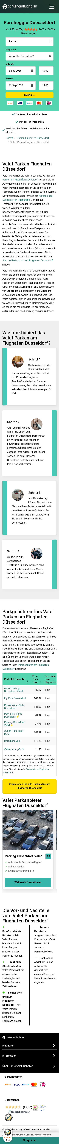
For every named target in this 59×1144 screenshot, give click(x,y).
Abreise (9, 78)
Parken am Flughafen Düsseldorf (20, 179)
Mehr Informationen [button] (42, 1135)
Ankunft (10, 64)
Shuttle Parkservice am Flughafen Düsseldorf (27, 260)
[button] (27, 679)
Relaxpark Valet (13, 740)
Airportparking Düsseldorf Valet (13, 690)
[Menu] (53, 6)
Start (10, 138)
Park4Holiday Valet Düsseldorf (14, 707)
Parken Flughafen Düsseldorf (33, 138)
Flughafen (11, 49)
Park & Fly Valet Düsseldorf (13, 715)
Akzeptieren (29, 1140)
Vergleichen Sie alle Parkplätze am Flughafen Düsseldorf (29, 786)
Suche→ (29, 94)
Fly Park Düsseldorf (15, 698)
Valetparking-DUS (14, 749)
